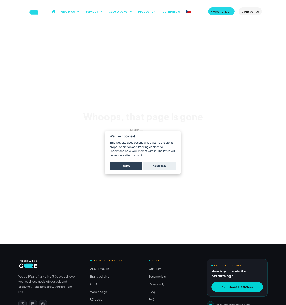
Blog (152, 292)
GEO (93, 284)
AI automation (99, 268)
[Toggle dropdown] (78, 11)
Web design (98, 292)
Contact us (250, 11)
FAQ (151, 299)
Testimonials (170, 11)
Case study (156, 284)
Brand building (100, 276)
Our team (155, 268)
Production (146, 11)
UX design (97, 299)
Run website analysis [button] (240, 286)
